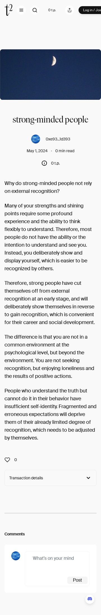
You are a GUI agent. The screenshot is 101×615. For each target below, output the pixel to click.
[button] (21, 10)
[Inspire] (8, 459)
